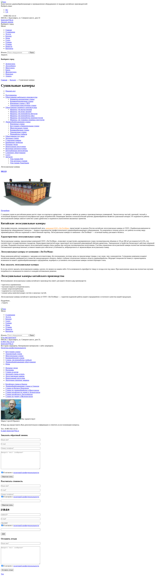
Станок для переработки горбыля (18, 360)
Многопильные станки (19, 128)
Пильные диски (11, 144)
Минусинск (10, 68)
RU (6, 10)
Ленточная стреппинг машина (17, 380)
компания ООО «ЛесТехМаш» (57, 228)
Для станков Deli (16, 159)
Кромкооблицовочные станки (21, 101)
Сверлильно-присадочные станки (23, 105)
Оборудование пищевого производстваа (21, 107)
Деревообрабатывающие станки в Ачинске (22, 386)
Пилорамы (9, 370)
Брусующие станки (12, 352)
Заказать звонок (7, 22)
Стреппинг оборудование (15, 153)
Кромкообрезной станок (14, 358)
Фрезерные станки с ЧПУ (20, 103)
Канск (7, 70)
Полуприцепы (11, 95)
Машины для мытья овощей (21, 109)
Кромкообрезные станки (19, 130)
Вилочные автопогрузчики (16, 149)
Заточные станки (12, 138)
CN (6, 12)
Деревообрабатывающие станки (17, 122)
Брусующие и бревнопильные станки (24, 126)
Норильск (9, 74)
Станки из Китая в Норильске (17, 388)
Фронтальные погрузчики (15, 146)
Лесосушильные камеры (14, 376)
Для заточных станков (18, 161)
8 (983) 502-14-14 (7, 342)
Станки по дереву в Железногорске (19, 396)
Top (2, 574)
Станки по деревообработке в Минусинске (22, 390)
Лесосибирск (10, 66)
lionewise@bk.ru (7, 20)
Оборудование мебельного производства (21, 97)
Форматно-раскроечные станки (22, 99)
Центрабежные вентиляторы (16, 151)
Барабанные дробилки (14, 142)
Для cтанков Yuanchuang (19, 163)
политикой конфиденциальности (26, 473)
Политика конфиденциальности (13, 348)
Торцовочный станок (13, 354)
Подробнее (5, 210)
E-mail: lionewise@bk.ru (10, 431)
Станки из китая (11, 372)
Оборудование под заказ (14, 136)
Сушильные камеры (13, 140)
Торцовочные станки (18, 132)
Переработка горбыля (18, 134)
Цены (7, 364)
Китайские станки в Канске (16, 384)
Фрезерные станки (17, 124)
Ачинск (8, 76)
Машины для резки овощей (20, 112)
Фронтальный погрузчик (15, 378)
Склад (7, 155)
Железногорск (10, 72)
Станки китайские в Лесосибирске (19, 394)
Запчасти (9, 157)
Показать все (10, 91)
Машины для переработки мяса (22, 116)
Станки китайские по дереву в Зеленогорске (22, 392)
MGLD (4, 171)
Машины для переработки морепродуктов (26, 118)
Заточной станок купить (14, 374)
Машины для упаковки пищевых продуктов (27, 120)
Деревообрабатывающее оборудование (20, 362)
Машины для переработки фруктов (23, 114)
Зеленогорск (10, 64)
